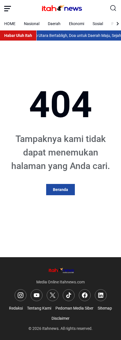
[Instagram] (20, 295)
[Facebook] (85, 295)
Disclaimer (60, 318)
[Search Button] (113, 8)
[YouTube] (36, 295)
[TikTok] (69, 295)
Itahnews (50, 328)
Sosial (98, 23)
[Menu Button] (7, 8)
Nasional (31, 23)
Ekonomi (76, 23)
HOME (9, 23)
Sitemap (105, 308)
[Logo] (60, 270)
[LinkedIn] (101, 295)
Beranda (60, 189)
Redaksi (16, 308)
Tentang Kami (39, 308)
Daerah (54, 23)
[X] (53, 295)
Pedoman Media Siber (74, 308)
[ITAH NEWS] (60, 8)
